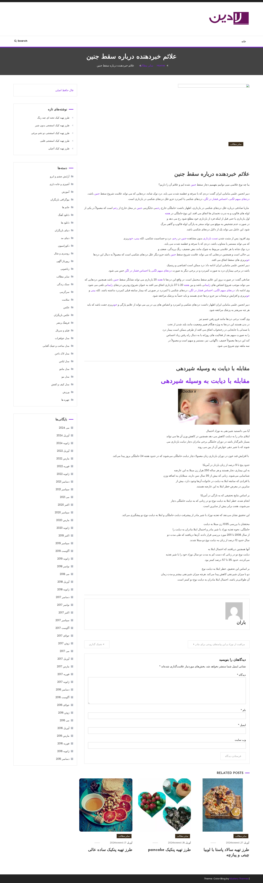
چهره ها (65, 400)
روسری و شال (61, 253)
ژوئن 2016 (63, 712)
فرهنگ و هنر (62, 323)
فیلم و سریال (62, 330)
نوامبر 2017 (63, 605)
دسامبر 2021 (62, 481)
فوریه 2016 (63, 743)
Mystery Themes (239, 878)
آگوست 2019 (62, 551)
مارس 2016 (63, 736)
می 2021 (64, 497)
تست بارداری (210, 238)
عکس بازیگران (61, 315)
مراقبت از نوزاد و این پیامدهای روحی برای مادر (220, 644)
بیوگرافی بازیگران (59, 199)
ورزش (66, 392)
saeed (235, 842)
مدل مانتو (64, 369)
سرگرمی (64, 292)
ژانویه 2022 (63, 474)
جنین (193, 184)
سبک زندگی (63, 284)
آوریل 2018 (63, 582)
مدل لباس (64, 361)
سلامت (65, 299)
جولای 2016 (63, 705)
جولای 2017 (63, 635)
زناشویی (64, 269)
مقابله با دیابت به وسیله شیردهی (205, 381)
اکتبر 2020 (63, 505)
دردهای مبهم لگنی (239, 199)
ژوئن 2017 (63, 643)
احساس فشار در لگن (215, 199)
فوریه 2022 (63, 466)
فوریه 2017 (63, 674)
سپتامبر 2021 (62, 489)
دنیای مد (65, 238)
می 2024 (64, 427)
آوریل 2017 (63, 659)
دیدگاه (241, 675)
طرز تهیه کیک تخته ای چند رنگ (53, 117)
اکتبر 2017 (64, 612)
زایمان (207, 285)
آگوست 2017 (62, 628)
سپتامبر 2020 (62, 512)
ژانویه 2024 (62, 443)
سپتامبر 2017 (62, 620)
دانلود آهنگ (63, 215)
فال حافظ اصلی (64, 90)
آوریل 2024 (63, 435)
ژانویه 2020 (63, 528)
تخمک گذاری (95, 644)
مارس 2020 (62, 520)
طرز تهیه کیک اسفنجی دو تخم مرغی (50, 133)
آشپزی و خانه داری (59, 184)
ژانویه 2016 (63, 751)
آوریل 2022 (63, 451)
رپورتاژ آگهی (62, 261)
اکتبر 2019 (64, 535)
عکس (66, 307)
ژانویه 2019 (63, 558)
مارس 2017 (63, 666)
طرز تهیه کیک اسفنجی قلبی (54, 141)
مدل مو (65, 376)
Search (22, 41)
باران (241, 623)
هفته (167, 213)
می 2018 (64, 574)
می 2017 (64, 651)
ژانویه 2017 (63, 682)
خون (131, 238)
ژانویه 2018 (63, 589)
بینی (137, 238)
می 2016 (64, 720)
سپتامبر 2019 (62, 543)
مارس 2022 (62, 458)
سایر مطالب (236, 144)
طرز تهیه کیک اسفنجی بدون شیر (52, 125)
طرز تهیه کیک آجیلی (58, 148)
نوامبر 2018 (63, 566)
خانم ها (65, 207)
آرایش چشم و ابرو (59, 176)
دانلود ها (65, 222)
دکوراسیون (63, 246)
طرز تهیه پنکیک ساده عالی (110, 850)
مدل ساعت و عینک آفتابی (56, 346)
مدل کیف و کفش (60, 384)
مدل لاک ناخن (62, 353)
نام (243, 710)
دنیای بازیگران (62, 230)
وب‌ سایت (240, 740)
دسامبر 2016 (62, 689)
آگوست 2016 (62, 697)
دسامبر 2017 (62, 597)
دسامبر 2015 (62, 759)
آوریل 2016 (63, 728)
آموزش (65, 192)
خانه (244, 41)
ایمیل (242, 725)
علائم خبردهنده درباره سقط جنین (206, 158)
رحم (158, 208)
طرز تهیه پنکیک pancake (169, 850)
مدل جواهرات (62, 338)
